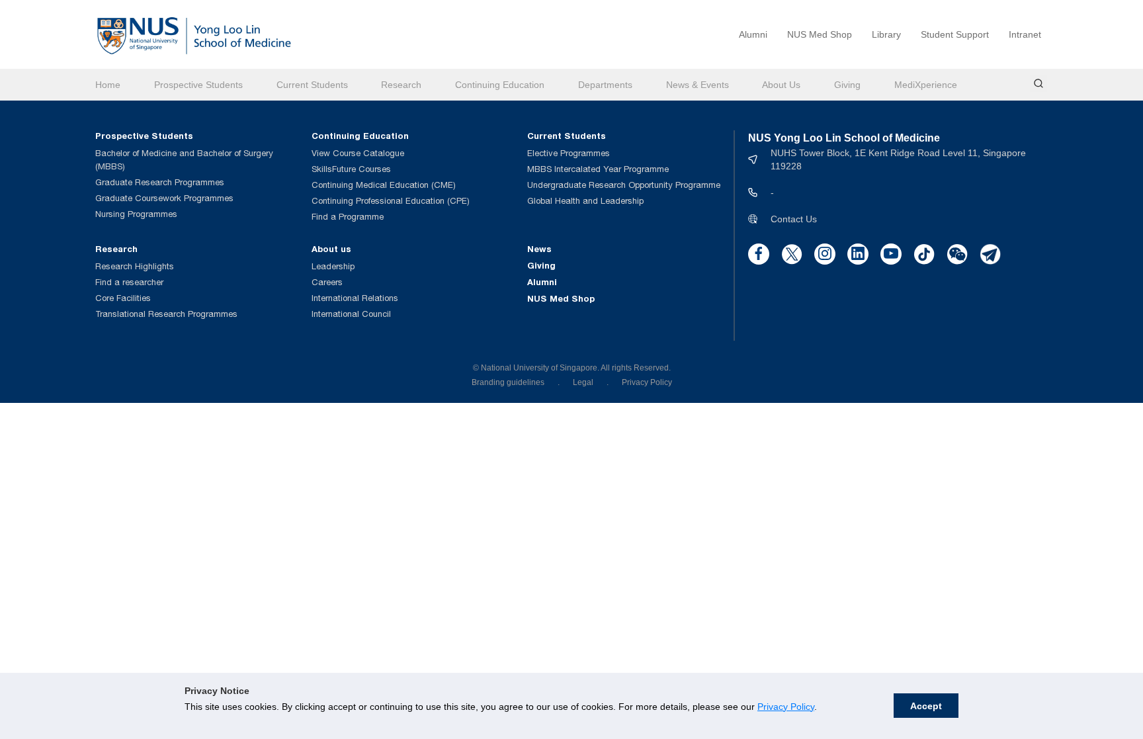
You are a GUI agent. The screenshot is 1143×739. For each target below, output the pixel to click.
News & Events (697, 84)
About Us (781, 84)
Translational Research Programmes (166, 314)
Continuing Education (499, 84)
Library (886, 34)
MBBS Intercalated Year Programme (598, 169)
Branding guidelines (508, 382)
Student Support (955, 34)
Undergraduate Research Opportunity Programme (623, 185)
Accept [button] (926, 706)
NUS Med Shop (819, 34)
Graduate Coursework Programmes (164, 198)
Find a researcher (129, 282)
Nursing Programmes (136, 214)
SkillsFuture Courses (351, 169)
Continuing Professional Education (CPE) (391, 201)
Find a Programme (348, 217)
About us (331, 248)
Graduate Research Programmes (159, 182)
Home (107, 84)
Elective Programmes (568, 153)
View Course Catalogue (358, 153)
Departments (605, 84)
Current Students (312, 84)
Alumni (753, 34)
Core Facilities (123, 298)
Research (401, 84)
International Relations (355, 298)
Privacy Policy (785, 706)
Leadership (333, 266)
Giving (847, 84)
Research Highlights (134, 266)
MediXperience (925, 84)
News (539, 248)
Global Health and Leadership (585, 201)
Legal (583, 382)
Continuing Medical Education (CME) (384, 185)
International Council (351, 314)
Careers (327, 282)
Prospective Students (198, 84)
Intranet (1025, 34)
